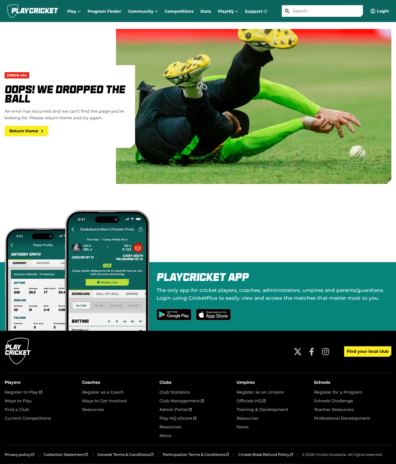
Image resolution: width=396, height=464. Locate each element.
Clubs (165, 382)
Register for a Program (338, 392)
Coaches (91, 382)
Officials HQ (251, 400)
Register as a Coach (103, 392)
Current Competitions (28, 418)
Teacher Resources (334, 409)
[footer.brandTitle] (18, 364)
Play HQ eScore (177, 418)
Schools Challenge (333, 400)
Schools (322, 382)
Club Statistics (174, 392)
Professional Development (342, 418)
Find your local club (368, 351)
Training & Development (262, 409)
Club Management (181, 400)
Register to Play (23, 392)
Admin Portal (175, 409)
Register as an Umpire (260, 392)
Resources (93, 409)
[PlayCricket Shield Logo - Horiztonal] (32, 11)
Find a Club (17, 409)
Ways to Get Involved (104, 400)
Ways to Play (18, 400)
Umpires (246, 382)
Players (13, 382)
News (165, 435)
